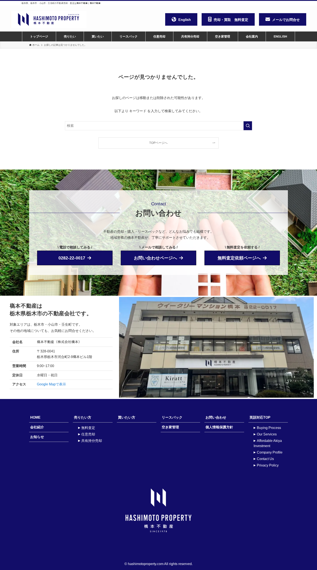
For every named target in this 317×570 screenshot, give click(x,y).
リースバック (172, 417)
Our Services (267, 434)
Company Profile (269, 452)
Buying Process (269, 428)
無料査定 (88, 428)
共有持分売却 (91, 441)
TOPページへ (158, 142)
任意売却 (88, 434)
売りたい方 (82, 417)
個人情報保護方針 (219, 427)
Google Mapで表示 (51, 384)
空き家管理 (170, 427)
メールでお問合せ (286, 20)
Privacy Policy (268, 465)
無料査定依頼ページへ (239, 258)
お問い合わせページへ (155, 258)
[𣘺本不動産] (53, 19)
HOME (35, 417)
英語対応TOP (260, 417)
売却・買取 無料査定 (231, 20)
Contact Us (265, 459)
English (184, 20)
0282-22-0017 (71, 258)
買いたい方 (126, 417)
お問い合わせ (216, 417)
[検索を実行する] (247, 125)
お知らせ (37, 437)
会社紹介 (37, 427)
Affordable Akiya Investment (268, 443)
